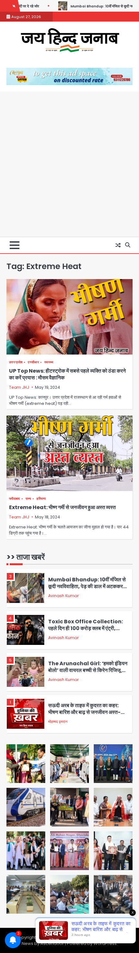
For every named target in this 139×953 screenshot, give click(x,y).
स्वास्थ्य (49, 362)
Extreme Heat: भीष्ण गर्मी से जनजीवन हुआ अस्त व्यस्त (62, 507)
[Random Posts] (118, 245)
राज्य (28, 498)
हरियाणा (41, 498)
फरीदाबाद (14, 498)
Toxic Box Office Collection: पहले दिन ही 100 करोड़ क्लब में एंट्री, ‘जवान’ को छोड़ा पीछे (85, 628)
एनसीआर (33, 362)
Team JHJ (19, 387)
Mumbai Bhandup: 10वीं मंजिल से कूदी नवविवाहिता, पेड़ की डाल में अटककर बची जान (87, 586)
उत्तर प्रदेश (15, 362)
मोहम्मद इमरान (58, 721)
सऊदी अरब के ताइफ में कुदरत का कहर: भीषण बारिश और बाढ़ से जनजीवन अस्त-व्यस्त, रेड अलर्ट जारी (84, 712)
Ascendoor (52, 943)
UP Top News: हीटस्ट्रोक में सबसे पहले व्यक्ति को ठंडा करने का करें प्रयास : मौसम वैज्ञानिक (67, 374)
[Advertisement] (69, 164)
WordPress (105, 943)
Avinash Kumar (63, 595)
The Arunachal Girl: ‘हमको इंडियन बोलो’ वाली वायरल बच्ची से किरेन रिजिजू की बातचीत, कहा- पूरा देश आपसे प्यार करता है (87, 670)
